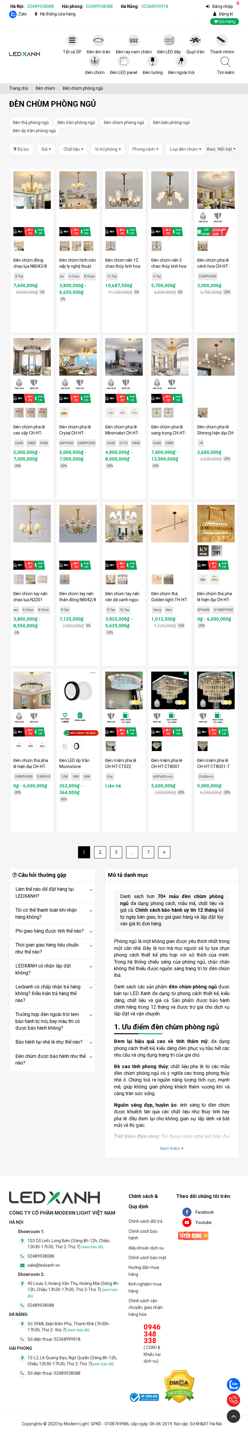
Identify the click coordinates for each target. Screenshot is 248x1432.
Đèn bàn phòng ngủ (171, 122)
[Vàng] (157, 579)
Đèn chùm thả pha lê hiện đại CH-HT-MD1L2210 (30, 766)
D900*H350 (45, 777)
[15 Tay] (122, 579)
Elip (110, 777)
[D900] (42, 413)
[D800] (30, 413)
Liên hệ (113, 786)
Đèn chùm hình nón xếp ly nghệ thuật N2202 (77, 266)
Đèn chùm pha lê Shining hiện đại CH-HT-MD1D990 (216, 432)
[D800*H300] (30, 746)
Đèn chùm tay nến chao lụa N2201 (30, 596)
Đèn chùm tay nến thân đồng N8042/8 (77, 596)
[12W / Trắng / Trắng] (65, 746)
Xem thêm (170, 1148)
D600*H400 (200, 610)
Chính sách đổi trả (145, 1221)
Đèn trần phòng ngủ (76, 122)
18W (75, 777)
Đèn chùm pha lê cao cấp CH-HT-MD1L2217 (29, 432)
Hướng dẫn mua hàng (144, 1270)
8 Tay (19, 276)
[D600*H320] (64, 413)
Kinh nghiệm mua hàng (145, 1287)
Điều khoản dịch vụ (146, 1248)
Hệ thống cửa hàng (58, 14)
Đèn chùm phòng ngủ (124, 122)
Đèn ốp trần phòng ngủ (34, 130)
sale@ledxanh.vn (44, 1265)
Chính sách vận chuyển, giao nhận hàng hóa (146, 1307)
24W (86, 777)
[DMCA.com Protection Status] (179, 1387)
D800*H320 (86, 443)
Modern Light (76, 1423)
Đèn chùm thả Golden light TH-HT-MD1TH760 (169, 599)
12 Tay (112, 276)
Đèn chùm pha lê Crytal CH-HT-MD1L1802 (75, 432)
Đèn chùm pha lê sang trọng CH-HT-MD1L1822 (168, 432)
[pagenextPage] (164, 852)
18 (201, 443)
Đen (169, 610)
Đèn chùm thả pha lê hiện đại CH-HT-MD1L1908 (214, 599)
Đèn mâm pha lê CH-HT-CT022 (120, 763)
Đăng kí (226, 14)
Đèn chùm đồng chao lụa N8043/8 (30, 263)
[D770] (122, 413)
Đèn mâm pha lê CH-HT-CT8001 (166, 763)
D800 (31, 443)
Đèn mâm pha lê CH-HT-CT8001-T (213, 763)
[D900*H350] (42, 746)
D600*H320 (64, 443)
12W (64, 777)
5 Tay (157, 276)
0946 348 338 (152, 1334)
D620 (111, 443)
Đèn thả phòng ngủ (31, 122)
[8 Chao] (88, 246)
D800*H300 (23, 777)
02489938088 (40, 6)
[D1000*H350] (214, 579)
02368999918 (155, 6)
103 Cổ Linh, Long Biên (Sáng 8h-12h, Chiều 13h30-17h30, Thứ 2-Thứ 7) (68, 1243)
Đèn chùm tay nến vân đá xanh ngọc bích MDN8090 (122, 599)
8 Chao (89, 276)
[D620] (111, 413)
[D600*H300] (19, 746)
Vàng (157, 610)
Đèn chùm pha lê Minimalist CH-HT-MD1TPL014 (122, 432)
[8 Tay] (111, 579)
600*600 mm (163, 777)
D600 (19, 443)
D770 (123, 443)
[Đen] (168, 579)
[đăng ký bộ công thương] (144, 1398)
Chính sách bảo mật (147, 1257)
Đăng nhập (222, 6)
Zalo (22, 14)
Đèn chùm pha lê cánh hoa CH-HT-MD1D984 (213, 266)
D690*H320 (207, 276)
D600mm (206, 777)
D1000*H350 (223, 610)
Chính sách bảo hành (143, 1234)
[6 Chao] (76, 246)
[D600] (19, 413)
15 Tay (124, 610)
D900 (44, 443)
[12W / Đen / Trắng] (76, 746)
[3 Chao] (65, 246)
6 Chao (74, 276)
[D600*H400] (202, 579)
